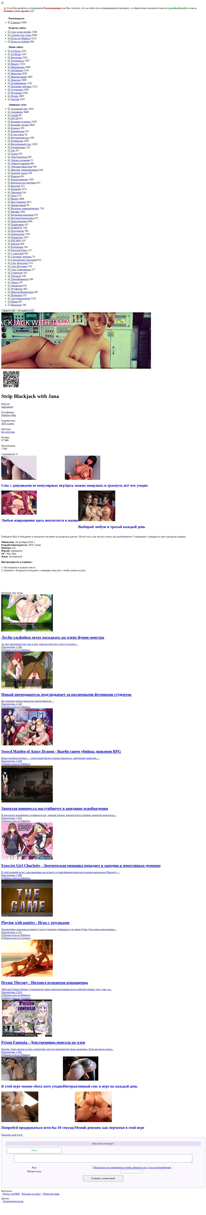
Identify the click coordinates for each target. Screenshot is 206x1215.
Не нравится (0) (25, 310)
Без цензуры (8, 432)
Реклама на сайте (31, 1193)
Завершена (7, 406)
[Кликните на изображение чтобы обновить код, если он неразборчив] (132, 1167)
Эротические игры (13, 1201)
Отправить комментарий (103, 1178)
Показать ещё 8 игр (12, 1134)
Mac (14, 415)
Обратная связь (51, 1193)
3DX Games (7, 423)
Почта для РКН (11, 1193)
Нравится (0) (9, 310)
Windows (6, 415)
